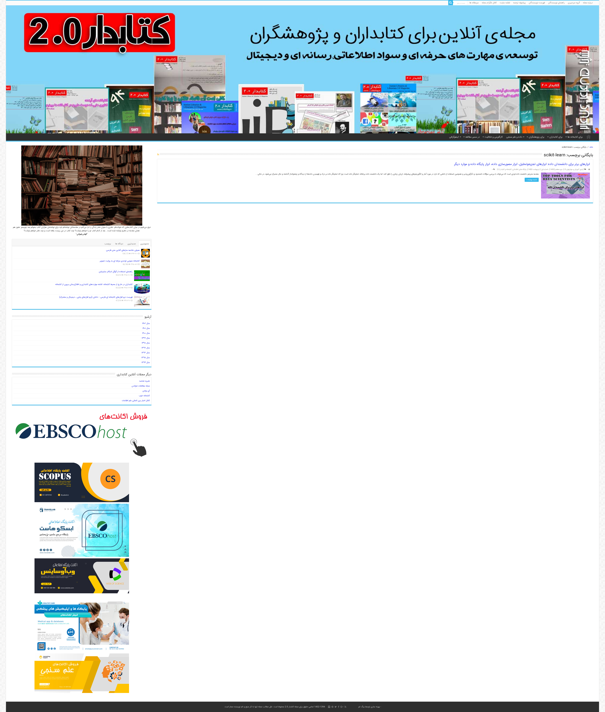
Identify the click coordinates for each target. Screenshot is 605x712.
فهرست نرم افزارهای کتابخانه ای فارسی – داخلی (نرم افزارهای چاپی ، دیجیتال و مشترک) (96, 297)
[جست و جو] (450, 2)
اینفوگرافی (454, 137)
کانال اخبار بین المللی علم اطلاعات (136, 400)
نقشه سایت (505, 3)
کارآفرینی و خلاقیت (494, 137)
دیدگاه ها (119, 244)
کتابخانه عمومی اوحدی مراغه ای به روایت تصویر (120, 261)
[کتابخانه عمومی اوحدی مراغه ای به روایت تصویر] (145, 264)
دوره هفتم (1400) (555, 169)
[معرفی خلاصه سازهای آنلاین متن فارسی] (145, 253)
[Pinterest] (332, 707)
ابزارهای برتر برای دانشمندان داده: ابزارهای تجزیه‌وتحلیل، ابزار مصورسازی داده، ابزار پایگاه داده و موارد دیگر (522, 164)
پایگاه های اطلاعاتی (519, 169)
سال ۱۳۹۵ (145, 357)
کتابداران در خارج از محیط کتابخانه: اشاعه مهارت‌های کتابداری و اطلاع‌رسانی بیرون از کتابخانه (94, 284)
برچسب (107, 244)
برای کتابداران (555, 137)
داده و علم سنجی (514, 137)
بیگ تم (361, 707)
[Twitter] (335, 707)
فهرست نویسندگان (537, 3)
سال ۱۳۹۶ (145, 353)
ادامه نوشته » (532, 179)
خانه (589, 136)
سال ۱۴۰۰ (146, 333)
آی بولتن (146, 391)
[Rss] (345, 707)
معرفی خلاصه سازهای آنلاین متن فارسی (123, 250)
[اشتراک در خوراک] (158, 155)
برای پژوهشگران (536, 137)
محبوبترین (144, 244)
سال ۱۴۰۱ (146, 328)
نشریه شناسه (144, 381)
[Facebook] (339, 707)
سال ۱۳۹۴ (145, 362)
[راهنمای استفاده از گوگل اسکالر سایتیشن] (142, 275)
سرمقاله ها (474, 3)
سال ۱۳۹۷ (145, 348)
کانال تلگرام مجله (489, 3)
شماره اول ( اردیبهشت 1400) (537, 169)
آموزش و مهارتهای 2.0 (571, 169)
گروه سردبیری (574, 3)
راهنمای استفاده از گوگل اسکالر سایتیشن (116, 271)
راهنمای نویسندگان (556, 3)
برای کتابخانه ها (575, 137)
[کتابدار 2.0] (302, 69)
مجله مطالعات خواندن (141, 386)
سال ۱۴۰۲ (146, 323)
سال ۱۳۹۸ (146, 343)
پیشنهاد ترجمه (519, 3)
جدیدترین (131, 244)
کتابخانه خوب (144, 395)
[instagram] (329, 707)
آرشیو (582, 169)
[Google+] (342, 707)
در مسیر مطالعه (472, 137)
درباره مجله (588, 3)
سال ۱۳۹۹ (146, 338)
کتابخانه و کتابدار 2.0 (504, 169)
